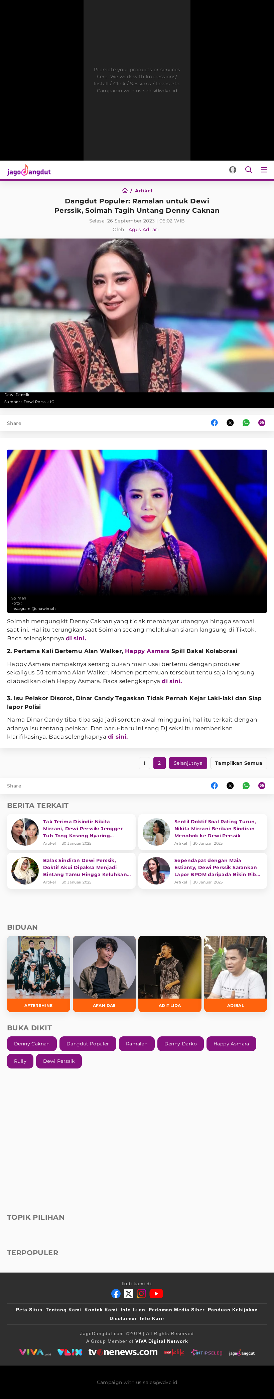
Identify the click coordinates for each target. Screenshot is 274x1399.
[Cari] (249, 170)
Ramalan (137, 1044)
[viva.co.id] (34, 1352)
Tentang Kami (63, 1309)
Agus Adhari (144, 229)
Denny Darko (180, 1044)
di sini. (76, 638)
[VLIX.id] (69, 1352)
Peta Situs (29, 1309)
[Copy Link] (264, 423)
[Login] (233, 170)
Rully (20, 1061)
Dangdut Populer (87, 1044)
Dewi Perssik (59, 1061)
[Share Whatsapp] (246, 423)
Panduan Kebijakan (233, 1309)
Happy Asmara (147, 651)
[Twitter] (128, 1293)
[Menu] (265, 170)
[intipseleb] (206, 1352)
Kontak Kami (101, 1309)
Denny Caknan (32, 1044)
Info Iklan (133, 1309)
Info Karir (152, 1318)
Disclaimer (123, 1318)
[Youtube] (156, 1293)
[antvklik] (174, 1352)
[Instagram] (141, 1293)
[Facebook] (116, 1293)
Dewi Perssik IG (39, 401)
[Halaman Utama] (27, 170)
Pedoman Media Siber (176, 1309)
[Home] (127, 191)
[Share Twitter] (230, 423)
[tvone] (123, 1352)
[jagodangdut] (242, 1352)
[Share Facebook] (214, 423)
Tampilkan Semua (238, 763)
